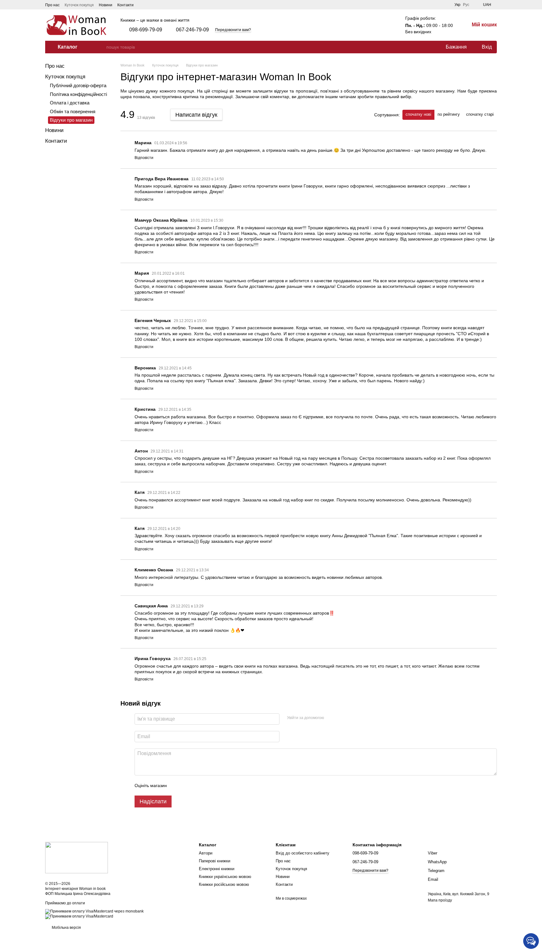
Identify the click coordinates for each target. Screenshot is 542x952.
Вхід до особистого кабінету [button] (302, 853)
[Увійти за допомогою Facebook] (331, 718)
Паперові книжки (214, 861)
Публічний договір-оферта (78, 85)
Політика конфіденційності (78, 94)
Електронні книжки (216, 868)
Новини (105, 5)
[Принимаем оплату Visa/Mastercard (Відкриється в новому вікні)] (79, 916)
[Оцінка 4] (207, 785)
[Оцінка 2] (187, 785)
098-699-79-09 (145, 29)
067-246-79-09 (192, 29)
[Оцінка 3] (197, 785)
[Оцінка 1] (177, 785)
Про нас (52, 5)
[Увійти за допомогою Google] (341, 718)
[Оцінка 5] (217, 785)
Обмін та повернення (72, 111)
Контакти (125, 5)
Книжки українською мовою (225, 876)
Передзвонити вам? (233, 30)
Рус (466, 5)
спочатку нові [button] (418, 114)
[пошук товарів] (101, 47)
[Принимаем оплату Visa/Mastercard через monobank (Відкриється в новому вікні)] (94, 911)
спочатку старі (480, 114)
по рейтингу (449, 114)
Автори (205, 853)
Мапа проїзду (440, 900)
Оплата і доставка (69, 102)
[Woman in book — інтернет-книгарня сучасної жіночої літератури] (76, 857)
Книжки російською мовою (224, 884)
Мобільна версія (66, 927)
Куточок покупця (79, 5)
